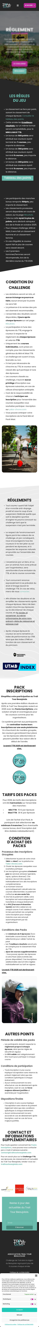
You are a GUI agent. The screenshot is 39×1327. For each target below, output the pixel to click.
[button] (36, 1276)
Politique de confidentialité (25, 1324)
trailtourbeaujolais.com (11, 1164)
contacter (24, 592)
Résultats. (28, 215)
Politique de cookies (10, 1324)
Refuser (19, 1315)
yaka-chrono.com (17, 410)
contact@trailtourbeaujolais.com (16, 1153)
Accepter (19, 1310)
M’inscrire (29, 5)
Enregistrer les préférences (19, 1320)
